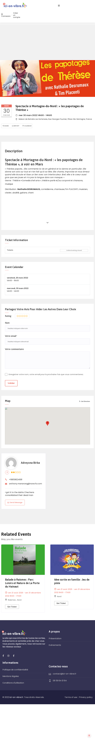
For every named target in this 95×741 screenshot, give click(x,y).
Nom (7, 323)
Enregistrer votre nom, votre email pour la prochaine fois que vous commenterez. (46, 374)
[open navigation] (58, 5)
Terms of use (71, 697)
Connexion (6, 16)
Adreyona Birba (30, 462)
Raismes (12, 600)
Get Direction (85, 401)
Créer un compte (16, 15)
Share (6, 126)
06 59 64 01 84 (60, 680)
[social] (3, 655)
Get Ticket (12, 607)
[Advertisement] (47, 41)
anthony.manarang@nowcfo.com (25, 483)
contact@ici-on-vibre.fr (64, 673)
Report (16, 126)
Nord (19, 600)
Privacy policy (86, 697)
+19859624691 (15, 479)
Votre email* (11, 336)
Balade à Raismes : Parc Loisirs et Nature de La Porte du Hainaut (22, 583)
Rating (8, 316)
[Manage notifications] (89, 736)
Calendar (27, 126)
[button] (47, 423)
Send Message (16, 502)
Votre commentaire (14, 349)
